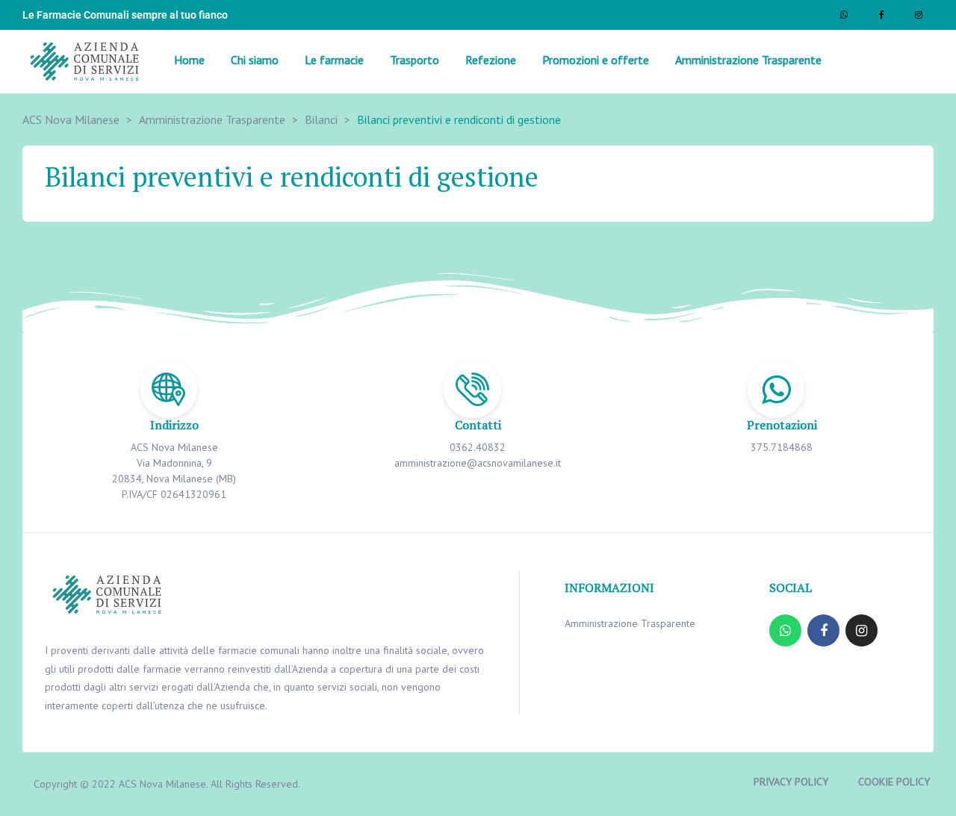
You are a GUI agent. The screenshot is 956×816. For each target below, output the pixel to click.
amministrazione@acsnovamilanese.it (477, 463)
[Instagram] (919, 15)
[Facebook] (881, 15)
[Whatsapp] (844, 15)
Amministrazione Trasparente (630, 623)
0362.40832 (478, 447)
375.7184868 (782, 447)
